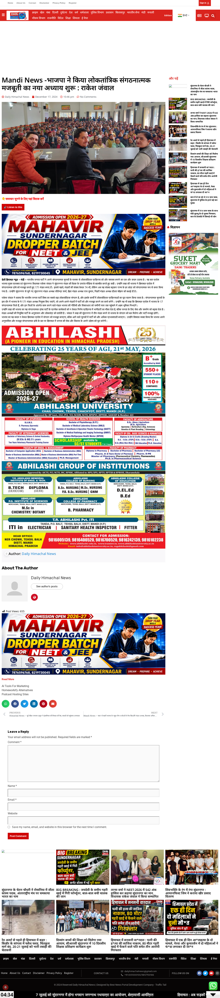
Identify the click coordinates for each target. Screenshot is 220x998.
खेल (42, 12)
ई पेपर (85, 18)
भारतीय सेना (133, 12)
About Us (20, 3)
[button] (213, 16)
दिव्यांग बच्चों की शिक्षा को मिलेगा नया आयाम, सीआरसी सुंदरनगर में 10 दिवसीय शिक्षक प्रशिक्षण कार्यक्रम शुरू (204, 158)
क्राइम (35, 12)
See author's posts (47, 586)
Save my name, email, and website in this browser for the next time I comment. (59, 827)
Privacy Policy (59, 3)
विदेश (60, 18)
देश (71, 12)
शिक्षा (68, 18)
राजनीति (51, 18)
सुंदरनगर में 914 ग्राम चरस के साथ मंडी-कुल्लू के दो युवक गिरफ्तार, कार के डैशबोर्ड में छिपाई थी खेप (204, 213)
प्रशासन (109, 12)
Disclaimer (44, 3)
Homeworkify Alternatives (17, 690)
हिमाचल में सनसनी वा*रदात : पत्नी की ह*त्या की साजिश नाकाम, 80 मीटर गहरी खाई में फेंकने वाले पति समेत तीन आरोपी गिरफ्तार (203, 173)
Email (12, 799)
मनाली (150, 12)
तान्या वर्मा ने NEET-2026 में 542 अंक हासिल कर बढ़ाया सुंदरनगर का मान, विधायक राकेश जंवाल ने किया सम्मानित (204, 117)
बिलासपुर (120, 12)
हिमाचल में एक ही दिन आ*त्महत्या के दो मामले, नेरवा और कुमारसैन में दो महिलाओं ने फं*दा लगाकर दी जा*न (203, 188)
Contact (32, 3)
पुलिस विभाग (97, 12)
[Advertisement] (110, 47)
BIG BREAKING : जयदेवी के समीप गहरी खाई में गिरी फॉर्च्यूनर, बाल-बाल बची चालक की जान (203, 102)
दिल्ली (55, 12)
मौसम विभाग (38, 18)
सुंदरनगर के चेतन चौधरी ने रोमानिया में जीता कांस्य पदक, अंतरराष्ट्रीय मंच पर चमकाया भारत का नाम (203, 90)
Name (12, 786)
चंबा (48, 12)
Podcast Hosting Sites (15, 694)
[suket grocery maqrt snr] (193, 263)
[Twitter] (205, 973)
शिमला (76, 18)
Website (12, 813)
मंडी (143, 12)
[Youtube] (211, 973)
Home (10, 3)
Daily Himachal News (39, 553)
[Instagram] (217, 973)
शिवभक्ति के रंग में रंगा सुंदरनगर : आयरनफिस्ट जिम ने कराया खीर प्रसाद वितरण (203, 129)
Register (72, 3)
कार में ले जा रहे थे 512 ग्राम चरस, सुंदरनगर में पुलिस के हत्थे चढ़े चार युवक (204, 200)
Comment (14, 742)
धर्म (76, 12)
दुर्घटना (63, 12)
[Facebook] (199, 973)
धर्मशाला (84, 12)
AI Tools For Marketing (15, 686)
